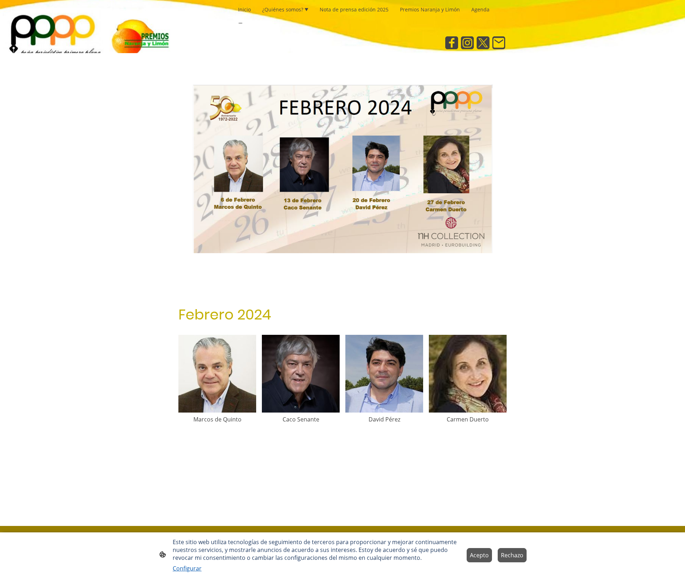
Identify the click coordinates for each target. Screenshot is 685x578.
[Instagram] (467, 42)
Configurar (187, 568)
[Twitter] (483, 42)
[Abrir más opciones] (240, 22)
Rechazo (512, 555)
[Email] (498, 42)
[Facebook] (451, 42)
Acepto (479, 555)
